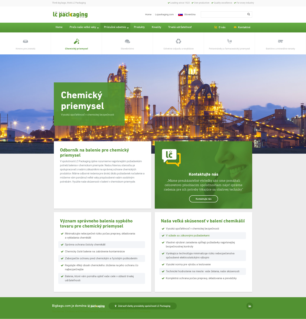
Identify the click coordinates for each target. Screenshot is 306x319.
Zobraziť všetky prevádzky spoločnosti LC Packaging (144, 305)
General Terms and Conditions (107, 311)
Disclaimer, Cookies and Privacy (70, 311)
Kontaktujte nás (203, 198)
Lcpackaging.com (164, 14)
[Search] (248, 14)
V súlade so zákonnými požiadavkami (187, 235)
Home (148, 14)
